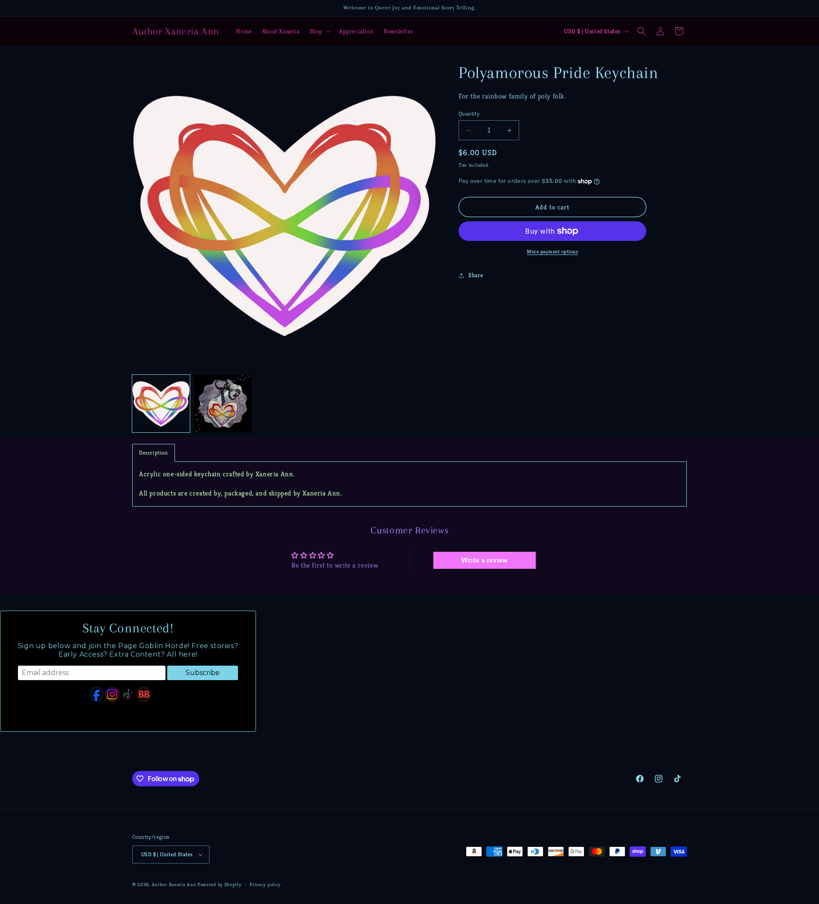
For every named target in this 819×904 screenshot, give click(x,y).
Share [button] (475, 275)
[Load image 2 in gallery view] (223, 403)
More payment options (552, 251)
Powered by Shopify (219, 884)
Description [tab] (153, 452)
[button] (319, 31)
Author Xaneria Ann (174, 884)
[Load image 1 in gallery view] (161, 403)
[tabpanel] (409, 484)
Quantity (469, 113)
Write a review (484, 560)
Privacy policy (265, 884)
